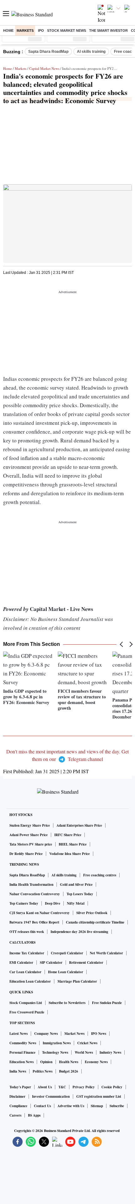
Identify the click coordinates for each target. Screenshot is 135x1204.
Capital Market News (44, 68)
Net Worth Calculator (106, 953)
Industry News (110, 1052)
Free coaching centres (99, 875)
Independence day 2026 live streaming (79, 931)
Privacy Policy (84, 1087)
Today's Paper (20, 1087)
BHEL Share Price (73, 844)
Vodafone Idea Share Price (69, 854)
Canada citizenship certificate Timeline (95, 922)
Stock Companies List (25, 1003)
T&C (62, 1087)
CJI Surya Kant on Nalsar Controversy (39, 913)
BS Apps (34, 1115)
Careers (15, 1115)
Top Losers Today (80, 894)
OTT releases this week (26, 931)
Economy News (96, 1062)
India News (17, 1071)
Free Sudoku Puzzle (107, 1003)
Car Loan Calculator (25, 972)
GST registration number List (98, 1096)
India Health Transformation (31, 884)
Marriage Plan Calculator (77, 981)
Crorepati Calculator (67, 953)
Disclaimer (17, 1096)
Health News (68, 1062)
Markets (25, 30)
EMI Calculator (21, 962)
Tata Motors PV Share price (30, 844)
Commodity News (22, 1043)
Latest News (18, 1033)
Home (8, 30)
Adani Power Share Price (28, 835)
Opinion (46, 1062)
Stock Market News (66, 30)
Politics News (42, 1071)
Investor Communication (51, 1096)
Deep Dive (52, 903)
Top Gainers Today (23, 903)
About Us (45, 1087)
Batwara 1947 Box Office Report (34, 922)
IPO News (98, 1033)
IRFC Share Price (67, 835)
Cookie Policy (111, 1087)
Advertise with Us (70, 1106)
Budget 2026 (68, 1071)
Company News (46, 1033)
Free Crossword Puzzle (26, 1012)
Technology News (55, 1052)
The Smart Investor (108, 30)
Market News (74, 1033)
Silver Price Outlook (91, 913)
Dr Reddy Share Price (26, 854)
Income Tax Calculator (26, 953)
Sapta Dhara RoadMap (48, 51)
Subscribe (117, 1106)
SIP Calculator (51, 962)
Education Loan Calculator (30, 981)
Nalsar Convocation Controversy (34, 894)
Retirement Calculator (86, 962)
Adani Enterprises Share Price (79, 825)
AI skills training (91, 51)
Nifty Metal (75, 903)
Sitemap (97, 1106)
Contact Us (42, 1106)
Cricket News (87, 1043)
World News (84, 1052)
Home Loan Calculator (65, 972)
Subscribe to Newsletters (67, 1003)
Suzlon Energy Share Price (29, 825)
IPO (41, 30)
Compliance (18, 1106)
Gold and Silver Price (76, 884)
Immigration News (57, 1043)
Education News (21, 1062)
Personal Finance (22, 1052)
